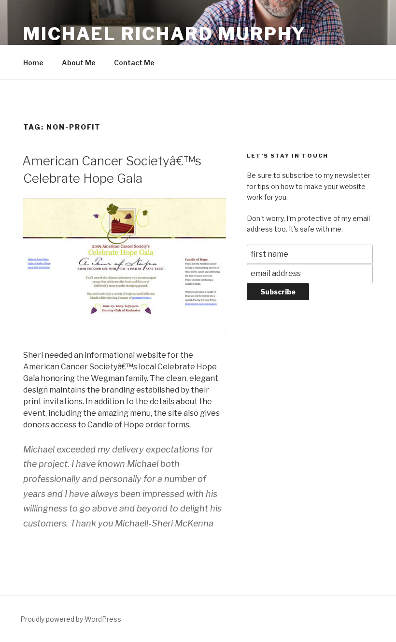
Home (33, 62)
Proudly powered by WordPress (70, 619)
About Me (79, 62)
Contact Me (134, 62)
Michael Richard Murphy (164, 33)
